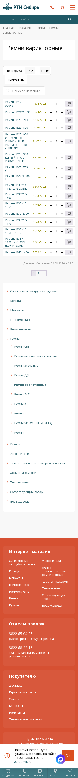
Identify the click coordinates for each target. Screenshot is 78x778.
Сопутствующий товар (26, 492)
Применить (16, 79)
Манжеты (17, 310)
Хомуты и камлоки (23, 473)
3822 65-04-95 (20, 633)
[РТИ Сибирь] (21, 6)
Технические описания (25, 719)
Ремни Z (20, 413)
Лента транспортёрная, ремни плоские (38, 463)
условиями (22, 761)
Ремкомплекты (20, 329)
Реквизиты (17, 712)
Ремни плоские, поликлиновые (36, 356)
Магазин (25, 28)
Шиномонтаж (20, 320)
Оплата (14, 699)
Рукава (15, 444)
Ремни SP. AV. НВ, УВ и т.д (33, 423)
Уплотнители (19, 454)
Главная (8, 28)
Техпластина (19, 482)
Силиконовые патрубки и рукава (33, 291)
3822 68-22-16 (20, 647)
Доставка (15, 685)
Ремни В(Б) (22, 394)
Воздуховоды (20, 501)
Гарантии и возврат (23, 692)
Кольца (15, 301)
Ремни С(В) (22, 346)
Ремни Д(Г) (22, 375)
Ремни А (20, 404)
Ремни (40, 28)
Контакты (16, 706)
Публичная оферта (39, 739)
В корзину (69, 104)
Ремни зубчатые (26, 365)
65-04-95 (52, 7)
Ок (67, 755)
